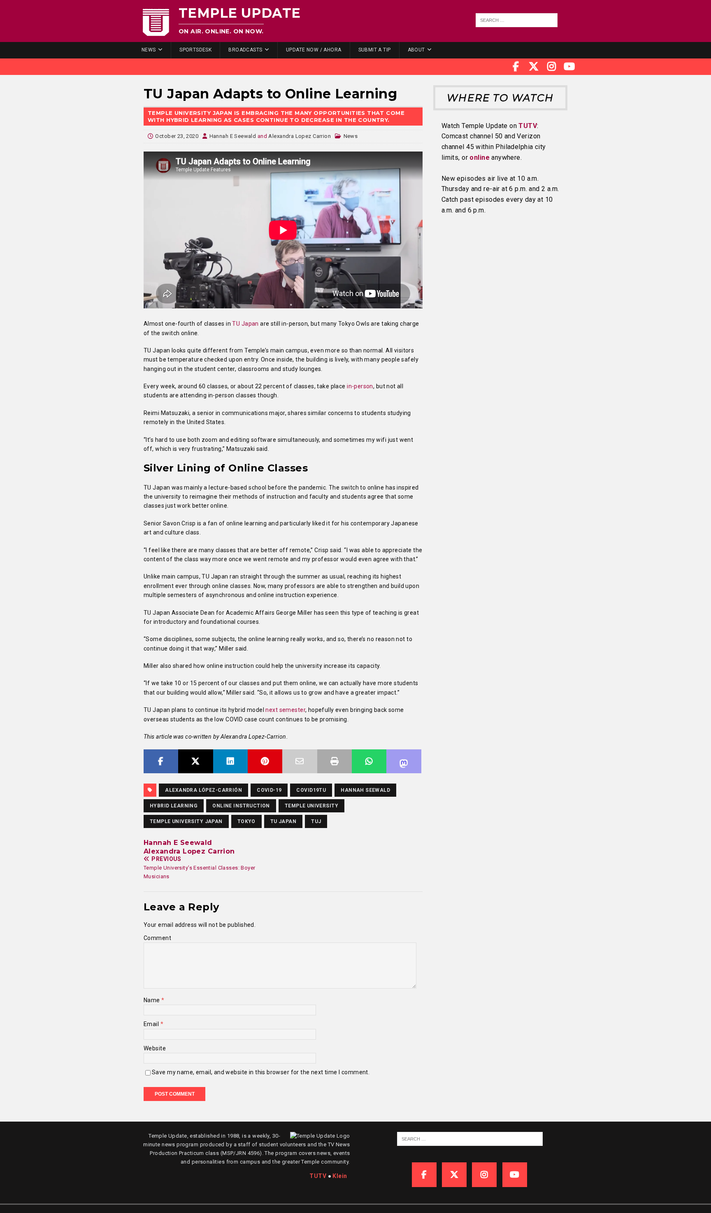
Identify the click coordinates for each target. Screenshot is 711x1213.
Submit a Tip (374, 50)
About (416, 50)
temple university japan (186, 821)
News (149, 50)
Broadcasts (245, 50)
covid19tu (311, 790)
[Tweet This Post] (195, 761)
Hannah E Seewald (232, 136)
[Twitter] (533, 66)
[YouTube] (569, 66)
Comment (157, 938)
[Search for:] (516, 20)
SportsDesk (195, 50)
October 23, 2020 (176, 136)
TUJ (316, 821)
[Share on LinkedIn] (230, 761)
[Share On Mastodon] (403, 761)
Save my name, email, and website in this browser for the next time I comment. (260, 1072)
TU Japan (283, 821)
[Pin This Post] (265, 761)
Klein (339, 1176)
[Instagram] (552, 66)
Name (152, 1000)
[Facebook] (516, 66)
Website (155, 1048)
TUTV (527, 126)
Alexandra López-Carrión (203, 790)
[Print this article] (334, 761)
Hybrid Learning (174, 806)
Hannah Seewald (365, 790)
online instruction (241, 806)
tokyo (246, 821)
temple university (311, 806)
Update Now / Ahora (314, 50)
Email (152, 1024)
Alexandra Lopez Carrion (299, 136)
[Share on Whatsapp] (369, 761)
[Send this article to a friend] (299, 761)
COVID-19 (269, 790)
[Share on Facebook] (161, 761)
